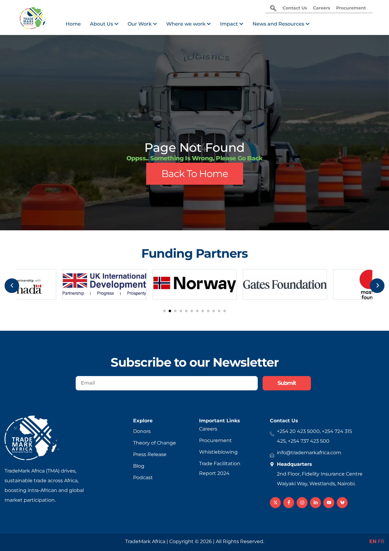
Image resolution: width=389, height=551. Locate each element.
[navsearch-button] (273, 9)
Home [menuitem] (73, 24)
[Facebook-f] (288, 502)
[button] (164, 311)
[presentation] (12, 285)
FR (381, 541)
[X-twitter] (275, 502)
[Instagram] (302, 502)
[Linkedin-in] (315, 502)
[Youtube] (328, 502)
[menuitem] (104, 24)
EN (373, 541)
